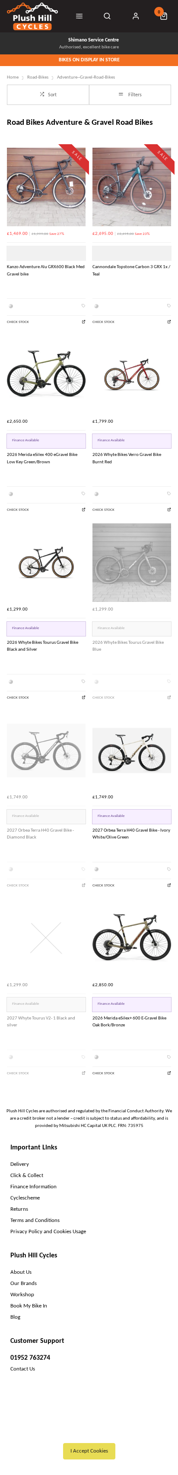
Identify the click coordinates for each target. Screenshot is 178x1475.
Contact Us (22, 1369)
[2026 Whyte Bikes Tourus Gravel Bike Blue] (131, 562)
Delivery (19, 1164)
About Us (21, 1272)
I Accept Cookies (89, 1451)
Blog (15, 1317)
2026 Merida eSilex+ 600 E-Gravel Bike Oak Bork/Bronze (129, 1022)
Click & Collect (26, 1175)
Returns (19, 1209)
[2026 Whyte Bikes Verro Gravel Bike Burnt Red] (131, 375)
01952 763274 (30, 1358)
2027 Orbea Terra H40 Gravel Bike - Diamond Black (40, 834)
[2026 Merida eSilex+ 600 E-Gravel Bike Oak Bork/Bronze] (131, 938)
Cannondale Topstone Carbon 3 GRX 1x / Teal (131, 271)
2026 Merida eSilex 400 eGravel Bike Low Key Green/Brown (42, 459)
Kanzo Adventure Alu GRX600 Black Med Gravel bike (46, 271)
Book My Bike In (28, 1306)
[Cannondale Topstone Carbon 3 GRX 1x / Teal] (131, 187)
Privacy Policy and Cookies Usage (48, 1231)
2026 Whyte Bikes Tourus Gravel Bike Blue (128, 646)
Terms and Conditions (35, 1220)
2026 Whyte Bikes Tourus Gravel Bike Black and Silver (42, 646)
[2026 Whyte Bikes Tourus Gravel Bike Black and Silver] (46, 562)
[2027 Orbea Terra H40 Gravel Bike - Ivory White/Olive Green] (131, 750)
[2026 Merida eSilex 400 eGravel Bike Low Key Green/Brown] (46, 375)
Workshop (22, 1295)
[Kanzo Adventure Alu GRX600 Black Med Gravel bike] (46, 187)
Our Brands (23, 1283)
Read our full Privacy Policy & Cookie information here (89, 1431)
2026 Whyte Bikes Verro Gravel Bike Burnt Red (126, 459)
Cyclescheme (25, 1198)
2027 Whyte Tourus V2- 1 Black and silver (41, 1022)
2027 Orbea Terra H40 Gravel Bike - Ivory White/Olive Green (131, 834)
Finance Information (33, 1187)
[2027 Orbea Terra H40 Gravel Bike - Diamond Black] (46, 750)
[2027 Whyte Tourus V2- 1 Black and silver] (46, 938)
